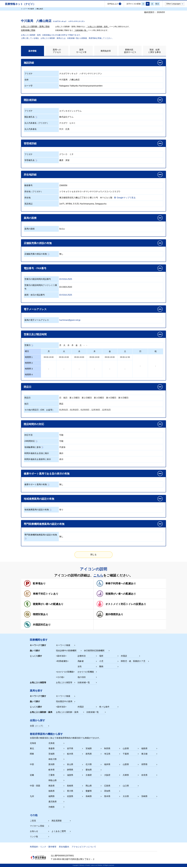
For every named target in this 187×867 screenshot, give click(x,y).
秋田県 (107, 748)
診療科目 (82, 656)
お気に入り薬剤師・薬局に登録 (35, 26)
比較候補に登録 (28, 30)
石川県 (89, 764)
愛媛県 (89, 791)
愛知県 (89, 770)
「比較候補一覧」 (81, 30)
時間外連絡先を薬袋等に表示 (37, 459)
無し (61, 254)
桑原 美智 (64, 160)
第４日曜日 (111, 398)
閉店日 (27, 398)
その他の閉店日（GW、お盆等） (39, 410)
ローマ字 (28, 86)
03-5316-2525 (65, 279)
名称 (26, 80)
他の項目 (82, 677)
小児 (101, 661)
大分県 (126, 796)
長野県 (144, 764)
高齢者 (81, 661)
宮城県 (89, 748)
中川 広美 (64, 129)
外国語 (124, 656)
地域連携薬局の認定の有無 (36, 510)
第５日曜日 (123, 398)
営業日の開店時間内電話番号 (37, 279)
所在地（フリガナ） (33, 191)
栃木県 (70, 754)
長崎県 (89, 796)
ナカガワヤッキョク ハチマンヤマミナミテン (80, 73)
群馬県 (89, 754)
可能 (61, 435)
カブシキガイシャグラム (70, 111)
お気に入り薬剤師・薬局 (67, 712)
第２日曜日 (87, 398)
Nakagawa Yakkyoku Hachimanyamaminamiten (81, 86)
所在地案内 (64, 847)
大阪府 (107, 775)
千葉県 (126, 754)
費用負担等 (106, 51)
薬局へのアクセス (57, 51)
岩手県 (70, 748)
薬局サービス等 (81, 51)
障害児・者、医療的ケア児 (133, 661)
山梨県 (126, 764)
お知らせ (34, 831)
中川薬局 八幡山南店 (69, 80)
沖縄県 (51, 807)
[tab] (32, 51)
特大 (157, 4)
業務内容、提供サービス (130, 51)
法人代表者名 (30, 129)
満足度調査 (57, 821)
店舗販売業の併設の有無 (35, 254)
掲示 (61, 453)
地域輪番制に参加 (32, 447)
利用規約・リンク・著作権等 (43, 847)
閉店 (61, 404)
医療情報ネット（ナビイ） (20, 4)
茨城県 (51, 754)
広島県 (107, 786)
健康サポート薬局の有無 (35, 484)
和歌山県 (52, 780)
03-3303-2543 (65, 287)
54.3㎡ (62, 229)
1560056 (63, 185)
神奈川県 (52, 759)
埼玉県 (107, 754)
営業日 (27, 345)
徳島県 (51, 791)
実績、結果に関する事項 (154, 51)
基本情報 (32, 51)
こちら (98, 575)
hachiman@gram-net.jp (69, 320)
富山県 (70, 764)
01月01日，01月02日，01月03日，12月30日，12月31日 (85, 410)
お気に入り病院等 (64, 682)
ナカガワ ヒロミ (67, 123)
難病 (101, 666)
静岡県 (70, 770)
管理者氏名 (29, 160)
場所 (101, 656)
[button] (174, 4)
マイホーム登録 (37, 826)
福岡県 (51, 796)
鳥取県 (51, 786)
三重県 (51, 775)
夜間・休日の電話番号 (34, 295)
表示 (61, 459)
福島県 (144, 748)
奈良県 (144, 775)
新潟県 (51, 764)
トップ (23, 9)
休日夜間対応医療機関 (94, 650)
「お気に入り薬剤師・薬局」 (97, 27)
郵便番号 (28, 185)
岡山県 (89, 786)
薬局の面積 (29, 229)
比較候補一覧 (84, 682)
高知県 (107, 791)
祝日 (65, 398)
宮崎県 (144, 796)
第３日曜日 (99, 398)
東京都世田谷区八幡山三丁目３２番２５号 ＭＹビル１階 (85, 198)
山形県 (126, 748)
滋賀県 (70, 775)
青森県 (51, 748)
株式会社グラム (66, 117)
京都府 (89, 775)
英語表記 (28, 204)
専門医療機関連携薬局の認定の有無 (40, 535)
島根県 (70, 786)
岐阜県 (51, 770)
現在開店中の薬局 (64, 701)
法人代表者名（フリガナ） (36, 123)
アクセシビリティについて (84, 847)
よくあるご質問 (59, 831)
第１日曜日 (74, 398)
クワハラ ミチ (66, 154)
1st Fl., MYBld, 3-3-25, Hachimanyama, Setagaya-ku (82, 204)
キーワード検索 (63, 645)
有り (61, 510)
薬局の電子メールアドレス (36, 320)
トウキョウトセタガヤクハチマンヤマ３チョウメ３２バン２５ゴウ (89, 191)
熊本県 (107, 796)
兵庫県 (126, 775)
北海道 (51, 743)
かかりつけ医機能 (86, 672)
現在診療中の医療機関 (66, 650)
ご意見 (33, 821)
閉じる (93, 555)
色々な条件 (104, 707)
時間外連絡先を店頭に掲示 (36, 453)
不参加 (62, 447)
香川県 (70, 791)
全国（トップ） (37, 726)
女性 (80, 666)
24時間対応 (29, 441)
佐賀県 (70, 796)
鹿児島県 (52, 802)
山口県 (126, 786)
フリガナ (28, 73)
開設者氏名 (29, 117)
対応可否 (28, 435)
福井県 (107, 764)
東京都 (144, 754)
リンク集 (34, 836)
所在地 (27, 198)
